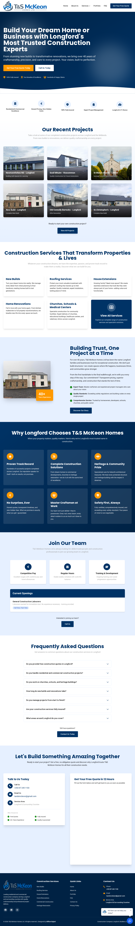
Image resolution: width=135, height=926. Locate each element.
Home (65, 6)
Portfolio (97, 6)
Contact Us (73, 902)
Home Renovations (43, 898)
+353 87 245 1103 (21, 788)
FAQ (105, 6)
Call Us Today (44, 68)
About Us (74, 6)
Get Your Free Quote (121, 6)
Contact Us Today (68, 734)
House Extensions (42, 894)
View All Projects (67, 231)
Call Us (67, 624)
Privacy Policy (74, 905)
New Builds (40, 886)
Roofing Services (42, 890)
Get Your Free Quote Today (18, 68)
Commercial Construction (45, 902)
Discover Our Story (80, 411)
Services (85, 6)
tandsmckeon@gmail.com (25, 796)
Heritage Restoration (43, 905)
